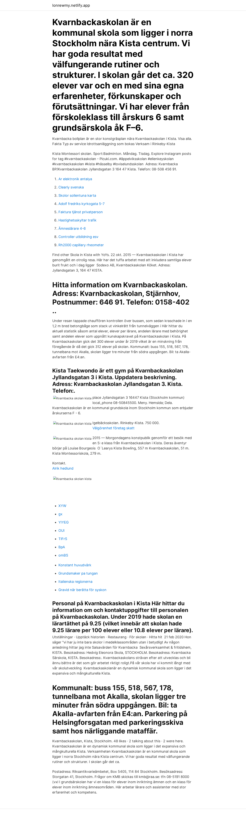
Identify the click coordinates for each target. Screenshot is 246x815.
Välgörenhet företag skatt (113, 428)
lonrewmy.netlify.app (71, 5)
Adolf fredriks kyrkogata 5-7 (81, 204)
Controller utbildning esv (78, 237)
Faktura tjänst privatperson (80, 212)
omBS (63, 555)
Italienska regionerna (75, 582)
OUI (61, 530)
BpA (61, 547)
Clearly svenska (71, 187)
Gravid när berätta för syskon (82, 590)
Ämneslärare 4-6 (72, 228)
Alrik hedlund (62, 468)
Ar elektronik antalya (75, 179)
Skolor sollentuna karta (77, 195)
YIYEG (63, 522)
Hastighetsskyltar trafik (77, 220)
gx (60, 514)
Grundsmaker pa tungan (78, 573)
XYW (62, 506)
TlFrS (62, 539)
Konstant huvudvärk (74, 565)
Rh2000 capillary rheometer (81, 245)
